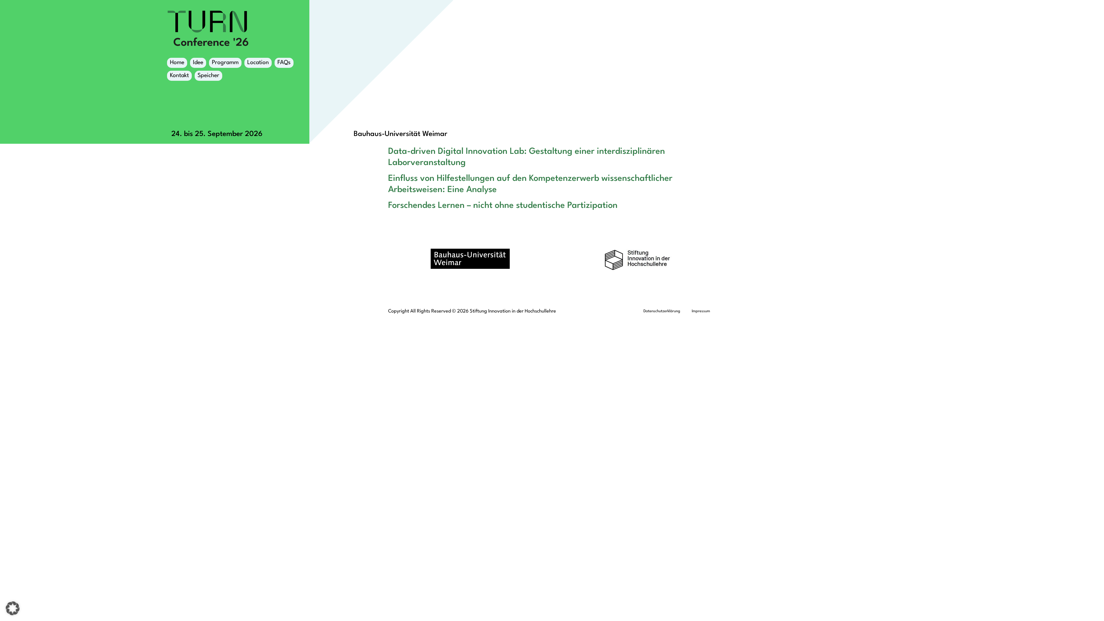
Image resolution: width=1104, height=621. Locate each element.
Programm (225, 63)
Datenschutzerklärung (661, 311)
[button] (12, 608)
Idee (198, 63)
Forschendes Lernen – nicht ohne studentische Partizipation (503, 205)
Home (177, 63)
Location (258, 63)
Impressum (701, 311)
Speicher (208, 75)
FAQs (284, 63)
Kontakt (179, 75)
